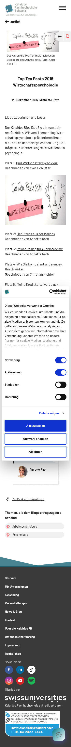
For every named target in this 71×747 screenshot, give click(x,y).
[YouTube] (20, 681)
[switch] (60, 372)
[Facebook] (9, 670)
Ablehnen (35, 451)
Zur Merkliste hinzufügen (28, 499)
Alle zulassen (35, 425)
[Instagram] (9, 681)
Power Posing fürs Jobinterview (40, 249)
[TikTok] (31, 670)
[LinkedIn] (20, 670)
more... (35, 467)
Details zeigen (49, 413)
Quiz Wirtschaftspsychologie (37, 163)
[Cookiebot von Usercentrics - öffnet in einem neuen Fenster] (50, 291)
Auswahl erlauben (35, 438)
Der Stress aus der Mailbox (36, 234)
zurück (15, 21)
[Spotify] (31, 681)
